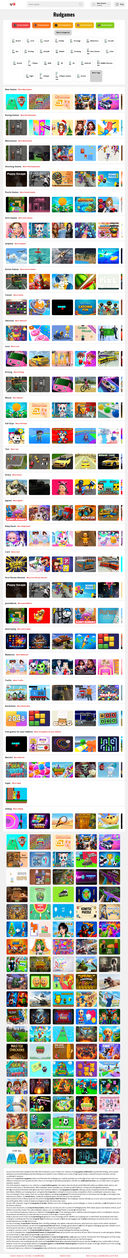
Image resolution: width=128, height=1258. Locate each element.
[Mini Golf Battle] (109, 999)
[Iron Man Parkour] (39, 282)
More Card (15, 552)
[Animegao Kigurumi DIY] (16, 539)
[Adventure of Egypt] (62, 179)
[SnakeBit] (62, 307)
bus (17, 51)
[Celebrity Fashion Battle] (85, 127)
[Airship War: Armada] (39, 256)
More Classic (18, 295)
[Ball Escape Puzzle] (62, 744)
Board (18, 41)
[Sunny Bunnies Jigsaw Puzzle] (16, 513)
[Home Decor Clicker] (16, 859)
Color (112, 51)
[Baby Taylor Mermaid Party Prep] (108, 539)
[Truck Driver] (85, 693)
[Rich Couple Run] (108, 333)
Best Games (95, 51)
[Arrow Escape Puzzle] (108, 744)
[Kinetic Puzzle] (86, 912)
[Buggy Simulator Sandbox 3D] (109, 982)
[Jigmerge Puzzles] (109, 1034)
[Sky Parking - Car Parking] (39, 359)
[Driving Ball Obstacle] (16, 821)
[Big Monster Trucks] (85, 513)
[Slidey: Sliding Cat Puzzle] (39, 877)
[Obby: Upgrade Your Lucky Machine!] (16, 964)
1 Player (35, 63)
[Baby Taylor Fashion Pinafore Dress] (39, 539)
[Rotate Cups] (16, 877)
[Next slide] (123, 102)
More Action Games (28, 269)
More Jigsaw (17, 500)
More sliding (18, 809)
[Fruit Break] (85, 282)
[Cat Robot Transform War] (62, 153)
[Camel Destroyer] (86, 859)
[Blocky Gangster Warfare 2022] (85, 179)
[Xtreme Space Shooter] (108, 590)
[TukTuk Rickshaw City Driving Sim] (16, 282)
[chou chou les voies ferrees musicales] (16, 693)
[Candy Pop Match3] (39, 770)
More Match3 (19, 757)
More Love (15, 346)
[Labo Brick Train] (39, 693)
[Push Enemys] (85, 744)
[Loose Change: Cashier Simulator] (16, 894)
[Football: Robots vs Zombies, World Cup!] (109, 859)
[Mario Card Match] (39, 564)
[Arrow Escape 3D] (63, 964)
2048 (49, 63)
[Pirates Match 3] (85, 770)
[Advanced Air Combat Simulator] (85, 256)
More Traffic (18, 680)
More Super (16, 783)
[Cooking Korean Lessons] (108, 230)
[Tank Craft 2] (16, 982)
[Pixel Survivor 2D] (85, 153)
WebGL (61, 51)
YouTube (28, 1256)
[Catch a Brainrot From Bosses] (63, 982)
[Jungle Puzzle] (16, 205)
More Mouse (18, 398)
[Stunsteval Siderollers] (63, 894)
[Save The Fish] (39, 307)
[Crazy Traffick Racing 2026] (62, 693)
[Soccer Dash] (16, 102)
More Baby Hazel (23, 526)
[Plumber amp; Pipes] (108, 616)
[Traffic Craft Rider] (85, 102)
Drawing (77, 51)
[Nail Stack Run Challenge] (85, 230)
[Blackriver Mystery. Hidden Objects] (63, 877)
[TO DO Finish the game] (39, 205)
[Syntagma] (86, 1034)
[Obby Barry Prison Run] (85, 718)
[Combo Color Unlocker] (108, 410)
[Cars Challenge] (108, 102)
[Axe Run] (63, 1034)
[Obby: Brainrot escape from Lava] (86, 1051)
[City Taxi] (85, 461)
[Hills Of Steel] (86, 964)
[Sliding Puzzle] (39, 821)
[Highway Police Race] (16, 127)
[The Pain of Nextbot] (39, 487)
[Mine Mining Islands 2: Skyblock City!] (16, 999)
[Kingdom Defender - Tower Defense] (39, 964)
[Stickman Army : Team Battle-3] (108, 307)
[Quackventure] (63, 999)
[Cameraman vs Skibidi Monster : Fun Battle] (85, 410)
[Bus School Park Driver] (85, 564)
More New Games (25, 89)
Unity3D (46, 51)
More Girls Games (25, 218)
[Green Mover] (85, 333)
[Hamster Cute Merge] (62, 718)
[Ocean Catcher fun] (85, 307)
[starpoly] (16, 564)
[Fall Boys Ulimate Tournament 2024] (39, 436)
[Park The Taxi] (39, 461)
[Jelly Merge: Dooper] (109, 929)
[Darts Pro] (86, 894)
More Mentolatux (25, 141)
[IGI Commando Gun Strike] (16, 487)
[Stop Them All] (108, 127)
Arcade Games (86, 25)
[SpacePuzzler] (16, 641)
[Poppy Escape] (16, 179)
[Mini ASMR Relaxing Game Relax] (63, 1051)
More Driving (19, 372)
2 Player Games (65, 76)
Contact (13, 1256)
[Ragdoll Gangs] (85, 487)
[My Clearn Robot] (86, 1017)
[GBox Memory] (16, 307)
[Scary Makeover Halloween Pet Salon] (39, 667)
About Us (20, 1256)
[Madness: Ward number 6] (109, 964)
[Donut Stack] (39, 333)
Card (32, 41)
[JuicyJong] (63, 947)
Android (88, 63)
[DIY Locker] (39, 127)
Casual (46, 41)
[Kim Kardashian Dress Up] (85, 667)
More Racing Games (28, 115)
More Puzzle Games (27, 192)
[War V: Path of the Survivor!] (109, 894)
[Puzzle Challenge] (62, 282)
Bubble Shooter (107, 63)
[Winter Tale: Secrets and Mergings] (16, 929)
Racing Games (43, 25)
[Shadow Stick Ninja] (86, 929)
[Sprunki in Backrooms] (86, 982)
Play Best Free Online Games (12, 4)
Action (83, 76)
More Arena (17, 475)
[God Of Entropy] (39, 947)
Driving (31, 51)
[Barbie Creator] (108, 667)
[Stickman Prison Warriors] (62, 616)
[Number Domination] (108, 718)
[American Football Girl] (108, 205)
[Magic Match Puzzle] (62, 770)
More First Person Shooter (37, 578)
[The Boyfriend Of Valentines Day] (62, 667)
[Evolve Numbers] (16, 718)
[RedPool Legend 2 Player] (16, 795)
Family (61, 41)
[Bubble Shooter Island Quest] (39, 1034)
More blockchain (23, 706)
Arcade (111, 41)
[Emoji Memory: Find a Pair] (39, 982)
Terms (88, 1256)
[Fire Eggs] (108, 821)
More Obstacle (21, 321)
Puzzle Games (106, 25)
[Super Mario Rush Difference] (39, 616)
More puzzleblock (25, 603)
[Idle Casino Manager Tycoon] (62, 205)
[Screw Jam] (62, 102)
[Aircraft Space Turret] (62, 256)
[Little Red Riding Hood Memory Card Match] (62, 564)
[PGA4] (39, 153)
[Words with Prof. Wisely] (109, 912)
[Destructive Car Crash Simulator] (16, 1017)
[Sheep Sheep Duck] (16, 333)
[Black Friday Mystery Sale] (62, 230)
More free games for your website (47, 732)
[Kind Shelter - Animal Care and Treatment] (39, 230)
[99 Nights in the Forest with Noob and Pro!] (109, 1017)
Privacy (94, 1256)
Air (74, 63)
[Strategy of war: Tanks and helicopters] (39, 999)
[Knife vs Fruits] (39, 912)
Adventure (94, 41)
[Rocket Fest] (85, 641)
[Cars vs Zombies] (62, 641)
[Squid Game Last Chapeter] (62, 487)
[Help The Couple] (85, 359)
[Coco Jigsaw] (39, 513)
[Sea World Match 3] (16, 770)
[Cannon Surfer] (62, 333)
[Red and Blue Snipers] (109, 877)
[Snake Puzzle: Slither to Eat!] (39, 1051)
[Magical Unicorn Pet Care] (62, 539)
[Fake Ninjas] (109, 1051)
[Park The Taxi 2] (16, 461)
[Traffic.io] (108, 693)
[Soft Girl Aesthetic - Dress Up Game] (62, 359)
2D (62, 63)
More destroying (23, 629)
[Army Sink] (108, 436)
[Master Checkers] (16, 1051)
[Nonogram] (39, 859)
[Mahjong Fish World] (85, 205)
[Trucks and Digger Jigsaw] (62, 513)
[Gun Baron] (16, 912)
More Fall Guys (21, 423)
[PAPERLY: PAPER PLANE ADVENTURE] (108, 256)
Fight (32, 76)
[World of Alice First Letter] (39, 744)
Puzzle (19, 63)
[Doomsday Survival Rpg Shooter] (39, 179)
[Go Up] (63, 912)
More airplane (20, 244)
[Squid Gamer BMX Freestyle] (85, 384)
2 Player (46, 76)
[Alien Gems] (108, 770)
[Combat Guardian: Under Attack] (86, 999)
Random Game (65, 1256)
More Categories (63, 32)
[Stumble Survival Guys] (16, 436)
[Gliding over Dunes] (62, 821)
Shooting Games (64, 25)
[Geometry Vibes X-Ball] (86, 877)
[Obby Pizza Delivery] (109, 947)
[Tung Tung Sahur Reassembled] (85, 821)
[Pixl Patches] (108, 282)
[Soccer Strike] (63, 1017)
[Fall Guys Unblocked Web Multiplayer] (85, 436)
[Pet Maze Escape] (39, 929)
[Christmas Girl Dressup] (62, 127)
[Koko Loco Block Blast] (108, 641)
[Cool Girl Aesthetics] (16, 230)
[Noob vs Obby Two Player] (108, 487)
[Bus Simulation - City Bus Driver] (108, 564)
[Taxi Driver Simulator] (62, 461)
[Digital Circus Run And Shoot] (108, 153)
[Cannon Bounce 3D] (108, 179)
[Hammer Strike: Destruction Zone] (39, 641)
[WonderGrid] (108, 513)
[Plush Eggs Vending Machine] (62, 436)
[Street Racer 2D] (86, 947)
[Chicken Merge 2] (16, 947)
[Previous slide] (5, 102)
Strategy (77, 41)
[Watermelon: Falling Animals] (39, 894)
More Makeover (22, 655)
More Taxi (14, 449)
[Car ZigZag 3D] (108, 384)
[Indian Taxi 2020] (108, 461)
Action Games (22, 25)
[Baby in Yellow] (85, 539)
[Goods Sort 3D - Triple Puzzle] (39, 102)
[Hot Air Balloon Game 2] (16, 256)
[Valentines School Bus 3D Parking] (16, 359)
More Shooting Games (31, 166)
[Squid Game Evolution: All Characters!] (63, 929)
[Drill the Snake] (39, 1017)
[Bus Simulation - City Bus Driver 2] (108, 359)
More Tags (96, 73)
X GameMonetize (38, 1256)
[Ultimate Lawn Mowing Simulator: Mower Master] (16, 1034)
